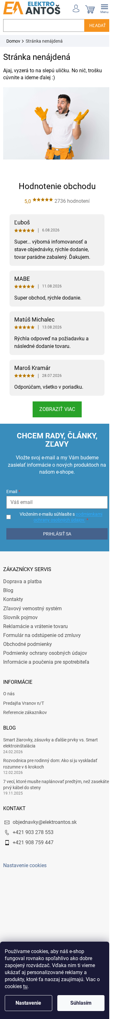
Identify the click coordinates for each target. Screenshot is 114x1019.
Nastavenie (28, 1003)
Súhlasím (81, 1003)
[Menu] (99, 8)
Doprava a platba (22, 578)
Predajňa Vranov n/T (23, 700)
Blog (8, 587)
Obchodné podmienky (27, 641)
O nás (9, 690)
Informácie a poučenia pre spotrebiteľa (46, 659)
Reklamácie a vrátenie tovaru (35, 623)
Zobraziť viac (55, 406)
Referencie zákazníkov (25, 709)
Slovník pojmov (20, 614)
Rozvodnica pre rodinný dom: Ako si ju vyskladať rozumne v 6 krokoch (50, 760)
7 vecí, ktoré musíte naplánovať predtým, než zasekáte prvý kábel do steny (46, 781)
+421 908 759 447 (33, 839)
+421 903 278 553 (33, 829)
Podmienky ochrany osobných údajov (45, 650)
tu (25, 986)
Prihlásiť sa (55, 530)
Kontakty (13, 596)
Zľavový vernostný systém (32, 605)
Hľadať (93, 25)
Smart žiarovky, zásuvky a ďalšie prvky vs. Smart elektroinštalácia (50, 739)
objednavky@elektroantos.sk (45, 819)
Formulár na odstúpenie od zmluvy (42, 632)
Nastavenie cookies (25, 862)
